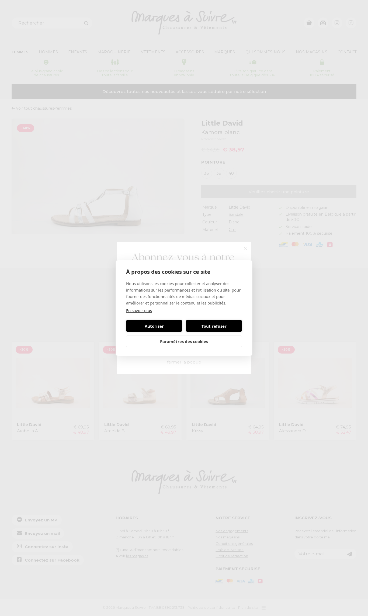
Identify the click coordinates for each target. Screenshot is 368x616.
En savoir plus (139, 310)
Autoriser (154, 326)
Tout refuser (214, 326)
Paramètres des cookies (184, 341)
